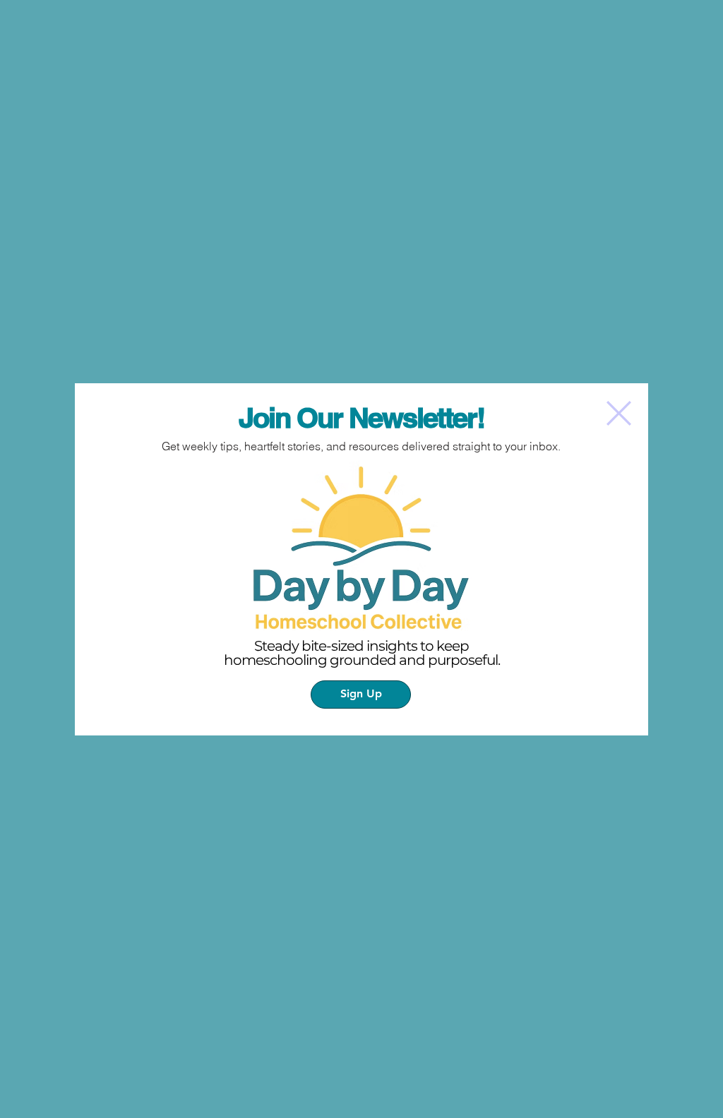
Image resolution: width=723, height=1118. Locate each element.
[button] (619, 413)
